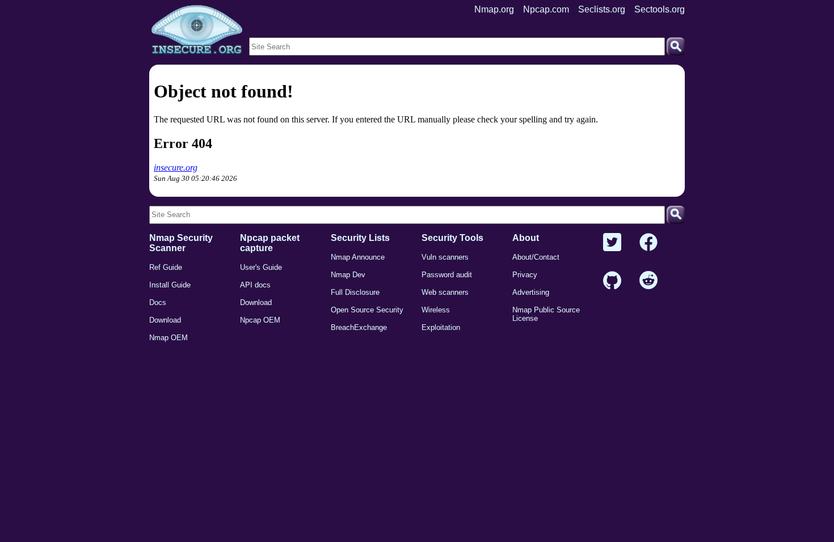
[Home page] (197, 30)
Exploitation (441, 327)
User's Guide (261, 267)
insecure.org (175, 167)
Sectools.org (659, 9)
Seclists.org (601, 9)
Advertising (530, 292)
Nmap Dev (348, 274)
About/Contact (535, 257)
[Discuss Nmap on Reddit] (648, 281)
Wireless (436, 310)
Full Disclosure (355, 292)
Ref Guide (165, 267)
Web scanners (445, 292)
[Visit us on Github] (612, 281)
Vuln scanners (445, 257)
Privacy (524, 274)
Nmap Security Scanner (181, 243)
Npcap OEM (260, 320)
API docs (255, 285)
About (525, 238)
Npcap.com (546, 9)
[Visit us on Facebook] (648, 243)
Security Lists (360, 238)
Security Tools (452, 238)
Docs (157, 302)
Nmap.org (494, 9)
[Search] (676, 46)
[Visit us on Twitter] (612, 243)
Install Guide (170, 285)
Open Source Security (367, 310)
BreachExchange (359, 327)
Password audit (447, 274)
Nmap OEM (168, 337)
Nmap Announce (358, 257)
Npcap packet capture (270, 243)
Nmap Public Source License (546, 314)
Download (165, 320)
